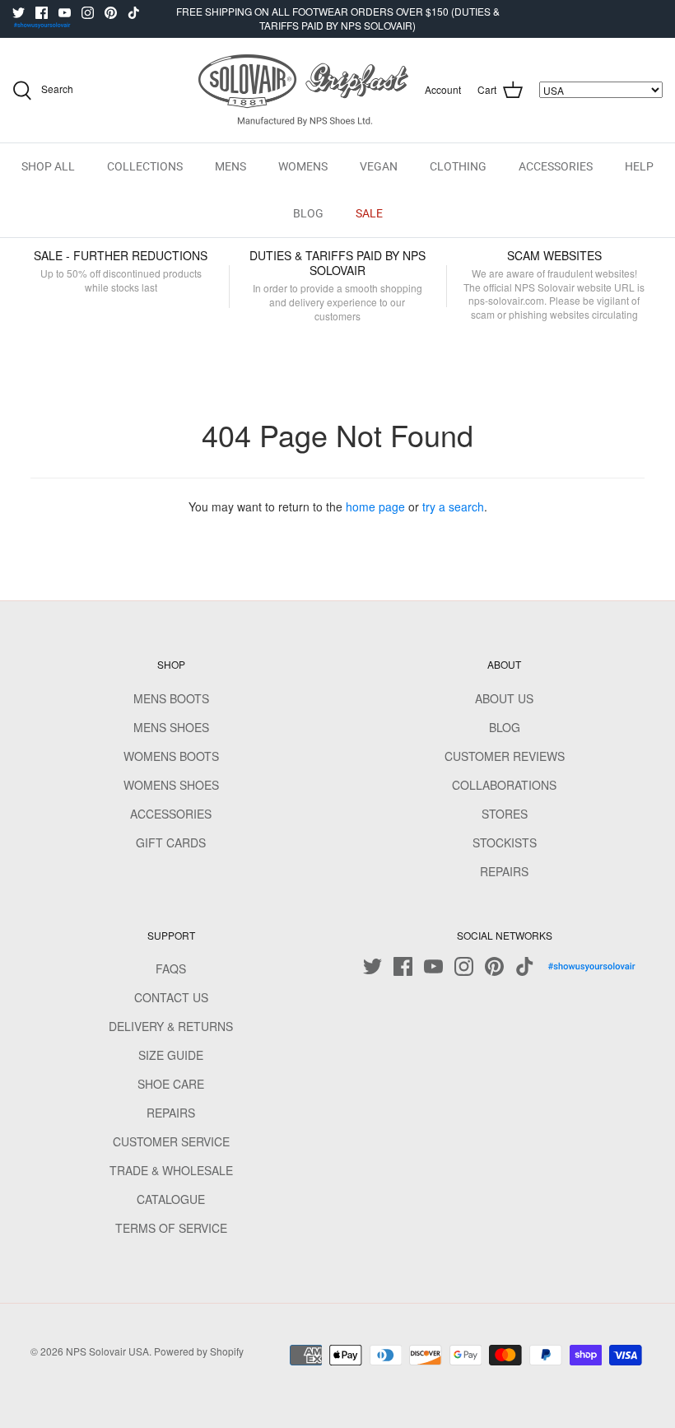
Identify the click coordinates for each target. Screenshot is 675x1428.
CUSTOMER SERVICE (171, 1141)
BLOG (308, 213)
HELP (639, 166)
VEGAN (379, 166)
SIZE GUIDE (170, 1055)
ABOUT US (504, 698)
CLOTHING (458, 166)
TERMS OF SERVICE (171, 1228)
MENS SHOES (171, 727)
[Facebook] (41, 13)
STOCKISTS (504, 842)
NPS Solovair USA (107, 1351)
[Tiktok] (134, 13)
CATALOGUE (171, 1199)
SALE (369, 213)
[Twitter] (18, 13)
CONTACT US (171, 997)
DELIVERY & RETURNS (171, 1026)
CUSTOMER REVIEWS (505, 756)
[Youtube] (64, 13)
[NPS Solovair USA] (303, 90)
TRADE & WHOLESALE (171, 1170)
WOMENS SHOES (171, 785)
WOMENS (303, 166)
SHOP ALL (48, 166)
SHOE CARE (170, 1084)
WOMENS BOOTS (171, 756)
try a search (453, 506)
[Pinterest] (111, 13)
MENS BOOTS (171, 698)
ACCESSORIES (556, 166)
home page (375, 506)
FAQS (171, 968)
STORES (505, 813)
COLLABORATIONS (504, 785)
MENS (230, 166)
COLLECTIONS (145, 166)
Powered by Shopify (199, 1351)
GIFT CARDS (171, 842)
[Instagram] (87, 13)
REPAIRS (504, 871)
